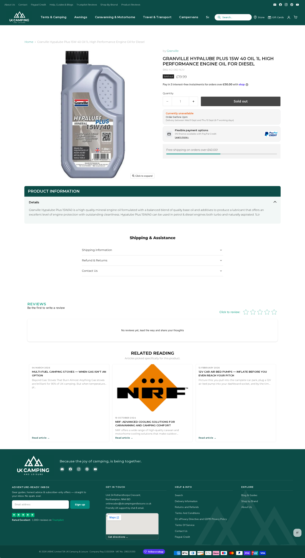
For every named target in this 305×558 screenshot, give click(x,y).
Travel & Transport (157, 17)
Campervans (188, 17)
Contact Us (181, 531)
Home (29, 42)
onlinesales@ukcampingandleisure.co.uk (128, 503)
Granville (173, 51)
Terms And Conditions (187, 513)
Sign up (80, 504)
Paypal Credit (38, 4)
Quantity (168, 93)
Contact (22, 4)
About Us (9, 4)
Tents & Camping (54, 17)
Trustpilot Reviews (87, 4)
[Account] (289, 17)
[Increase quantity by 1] (193, 101)
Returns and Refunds (187, 507)
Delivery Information (186, 501)
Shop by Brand (249, 501)
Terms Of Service (185, 525)
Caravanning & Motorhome (115, 17)
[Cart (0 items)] (295, 17)
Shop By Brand (109, 4)
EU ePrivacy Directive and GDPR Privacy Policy (201, 519)
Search (179, 495)
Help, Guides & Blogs (61, 4)
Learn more (182, 137)
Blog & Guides (249, 495)
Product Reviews (130, 4)
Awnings (80, 17)
